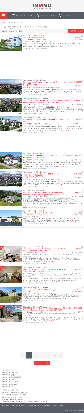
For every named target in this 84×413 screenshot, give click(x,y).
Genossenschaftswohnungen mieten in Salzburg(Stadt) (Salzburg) (25, 401)
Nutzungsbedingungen (10, 405)
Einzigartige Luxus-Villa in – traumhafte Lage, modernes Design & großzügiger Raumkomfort (44, 194)
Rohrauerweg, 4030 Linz (11, 396)
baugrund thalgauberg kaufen (13, 399)
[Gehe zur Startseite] (42, 9)
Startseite (4, 22)
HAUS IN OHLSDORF (16, 22)
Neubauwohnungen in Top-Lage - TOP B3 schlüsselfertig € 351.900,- (43, 175)
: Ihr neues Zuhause (34, 38)
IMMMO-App (46, 405)
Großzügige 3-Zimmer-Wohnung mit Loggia (39, 290)
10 (54, 355)
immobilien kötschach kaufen (12, 397)
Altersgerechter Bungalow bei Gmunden (38, 213)
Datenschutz (23, 405)
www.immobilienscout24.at (31, 48)
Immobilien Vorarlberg (10, 384)
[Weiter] (61, 355)
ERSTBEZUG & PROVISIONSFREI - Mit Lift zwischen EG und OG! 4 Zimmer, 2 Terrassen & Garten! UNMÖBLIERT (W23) (48, 309)
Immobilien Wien (8, 386)
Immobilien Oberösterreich (12, 378)
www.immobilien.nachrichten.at (32, 113)
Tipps (39, 405)
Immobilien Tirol (8, 383)
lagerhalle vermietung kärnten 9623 (15, 392)
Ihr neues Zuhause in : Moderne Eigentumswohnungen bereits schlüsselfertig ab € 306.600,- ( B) (47, 101)
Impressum (32, 405)
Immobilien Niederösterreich (12, 376)
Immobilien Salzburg (9, 379)
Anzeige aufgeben (57, 405)
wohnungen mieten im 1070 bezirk (14, 394)
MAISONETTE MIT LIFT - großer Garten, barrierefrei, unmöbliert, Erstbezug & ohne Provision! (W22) (48, 270)
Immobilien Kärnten (9, 374)
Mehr (60, 47)
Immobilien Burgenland (10, 372)
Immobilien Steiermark (10, 381)
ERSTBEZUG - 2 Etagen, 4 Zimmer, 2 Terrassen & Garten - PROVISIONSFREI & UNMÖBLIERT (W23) (45, 250)
